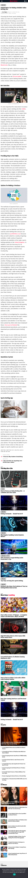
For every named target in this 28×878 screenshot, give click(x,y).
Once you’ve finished (11, 325)
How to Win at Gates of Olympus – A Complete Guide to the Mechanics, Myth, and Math (14, 615)
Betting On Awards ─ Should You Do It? (12, 514)
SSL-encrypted (17, 76)
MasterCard (4, 65)
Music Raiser (13, 1)
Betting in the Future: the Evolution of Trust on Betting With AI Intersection (14, 587)
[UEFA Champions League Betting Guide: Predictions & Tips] (14, 546)
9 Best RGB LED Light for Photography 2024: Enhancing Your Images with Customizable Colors (17, 832)
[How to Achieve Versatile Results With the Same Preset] (4, 827)
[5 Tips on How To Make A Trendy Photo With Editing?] (4, 849)
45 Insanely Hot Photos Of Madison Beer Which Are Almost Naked (17, 820)
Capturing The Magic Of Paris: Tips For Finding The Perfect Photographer (17, 837)
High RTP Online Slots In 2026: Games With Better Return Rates (13, 636)
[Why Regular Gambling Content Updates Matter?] (14, 524)
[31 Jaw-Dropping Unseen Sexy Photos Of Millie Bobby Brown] (4, 855)
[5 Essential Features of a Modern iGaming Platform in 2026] (14, 646)
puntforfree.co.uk (15, 234)
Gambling (3, 511)
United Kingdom (19, 242)
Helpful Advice (19, 450)
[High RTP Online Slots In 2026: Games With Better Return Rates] (14, 625)
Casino (2, 489)
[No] (13, 876)
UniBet (24, 109)
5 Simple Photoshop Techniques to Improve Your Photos (16, 843)
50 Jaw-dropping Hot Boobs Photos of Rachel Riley (14, 776)
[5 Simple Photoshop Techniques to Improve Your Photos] (4, 843)
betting (3, 450)
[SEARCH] (26, 1)
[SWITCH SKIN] (24, 1)
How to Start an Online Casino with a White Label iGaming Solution (13, 678)
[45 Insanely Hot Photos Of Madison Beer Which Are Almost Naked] (4, 821)
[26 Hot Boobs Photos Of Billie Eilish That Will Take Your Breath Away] (14, 736)
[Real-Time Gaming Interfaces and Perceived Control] (14, 688)
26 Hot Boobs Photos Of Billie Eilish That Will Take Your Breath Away (17, 808)
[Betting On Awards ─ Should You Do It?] (14, 502)
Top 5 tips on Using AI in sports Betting (12, 581)
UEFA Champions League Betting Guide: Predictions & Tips (12, 558)
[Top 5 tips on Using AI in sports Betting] (14, 569)
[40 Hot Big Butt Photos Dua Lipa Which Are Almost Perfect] (4, 815)
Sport (8, 555)
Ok (14, 874)
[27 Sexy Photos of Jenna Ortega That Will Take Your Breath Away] (14, 796)
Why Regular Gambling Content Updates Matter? (12, 535)
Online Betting (5, 451)
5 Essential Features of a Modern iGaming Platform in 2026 (13, 657)
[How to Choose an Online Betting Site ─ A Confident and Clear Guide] (14, 479)
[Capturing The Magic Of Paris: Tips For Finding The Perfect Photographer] (4, 838)
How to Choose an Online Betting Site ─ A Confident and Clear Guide (12, 491)
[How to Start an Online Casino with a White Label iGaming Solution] (14, 667)
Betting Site (10, 450)
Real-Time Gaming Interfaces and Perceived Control (13, 699)
